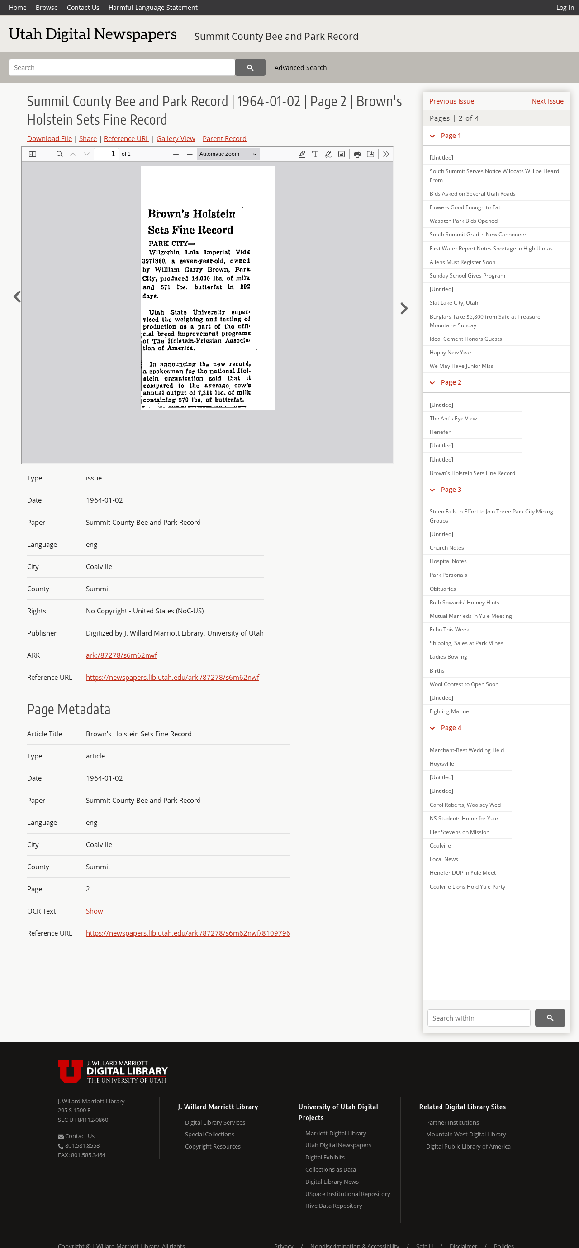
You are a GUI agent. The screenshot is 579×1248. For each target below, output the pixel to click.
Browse (47, 7)
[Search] (250, 67)
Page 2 (451, 382)
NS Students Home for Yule (464, 818)
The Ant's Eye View (453, 418)
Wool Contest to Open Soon (464, 684)
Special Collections (209, 1134)
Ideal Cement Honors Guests (466, 339)
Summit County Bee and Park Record (277, 36)
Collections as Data (330, 1169)
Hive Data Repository (333, 1205)
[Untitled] (441, 157)
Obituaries (443, 589)
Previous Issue (451, 100)
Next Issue (548, 100)
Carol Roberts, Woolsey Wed (465, 805)
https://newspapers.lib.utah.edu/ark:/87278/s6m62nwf (172, 677)
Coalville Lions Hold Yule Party (467, 886)
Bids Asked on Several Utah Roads (473, 194)
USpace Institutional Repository (347, 1194)
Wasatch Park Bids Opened (464, 221)
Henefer (440, 432)
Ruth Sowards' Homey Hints (464, 602)
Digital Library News (332, 1181)
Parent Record (225, 138)
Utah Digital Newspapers (338, 1145)
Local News (444, 859)
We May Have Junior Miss (462, 366)
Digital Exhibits (325, 1157)
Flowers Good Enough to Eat (465, 207)
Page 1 (451, 135)
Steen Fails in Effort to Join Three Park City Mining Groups (491, 516)
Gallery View (176, 138)
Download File (49, 138)
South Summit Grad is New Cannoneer (478, 234)
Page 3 (451, 489)
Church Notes (447, 547)
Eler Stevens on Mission (459, 832)
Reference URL (126, 138)
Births (437, 670)
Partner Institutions (452, 1122)
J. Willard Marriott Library (91, 1101)
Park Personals (448, 575)
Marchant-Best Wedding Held (467, 750)
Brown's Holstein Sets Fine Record (472, 473)
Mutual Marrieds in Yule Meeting (471, 616)
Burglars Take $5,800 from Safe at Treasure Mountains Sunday (485, 321)
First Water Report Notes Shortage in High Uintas (491, 248)
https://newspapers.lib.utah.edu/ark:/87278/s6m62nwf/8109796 (188, 932)
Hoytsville (442, 764)
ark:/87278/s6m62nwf (121, 654)
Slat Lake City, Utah (454, 302)
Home (18, 7)
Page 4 (451, 727)
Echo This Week (449, 629)
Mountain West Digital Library (466, 1134)
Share (88, 138)
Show (94, 910)
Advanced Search (301, 67)
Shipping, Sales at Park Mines (466, 643)
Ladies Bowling (448, 656)
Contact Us (83, 7)
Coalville (440, 845)
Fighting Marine (449, 711)
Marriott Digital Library (335, 1133)
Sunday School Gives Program (467, 275)
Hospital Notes (448, 561)
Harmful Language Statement (153, 7)
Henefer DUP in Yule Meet (463, 872)
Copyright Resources (213, 1146)
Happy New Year (451, 352)
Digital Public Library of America (468, 1146)
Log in (565, 7)
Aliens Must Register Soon (462, 262)
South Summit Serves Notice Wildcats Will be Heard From (494, 175)
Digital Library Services (215, 1122)
